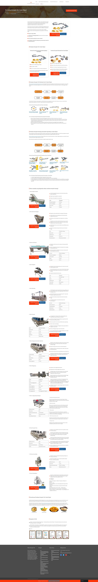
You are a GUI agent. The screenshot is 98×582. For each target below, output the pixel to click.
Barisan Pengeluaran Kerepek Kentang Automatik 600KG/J (43, 171)
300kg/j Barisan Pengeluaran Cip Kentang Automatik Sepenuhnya (54, 163)
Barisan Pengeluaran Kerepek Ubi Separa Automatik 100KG (33, 112)
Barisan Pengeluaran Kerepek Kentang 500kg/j (64, 162)
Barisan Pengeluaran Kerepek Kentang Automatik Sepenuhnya (54, 171)
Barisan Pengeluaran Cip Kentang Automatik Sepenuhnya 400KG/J (33, 163)
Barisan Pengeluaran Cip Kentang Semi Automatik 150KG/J (63, 112)
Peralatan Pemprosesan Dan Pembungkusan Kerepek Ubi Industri (55, 557)
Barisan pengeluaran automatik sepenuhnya (35, 136)
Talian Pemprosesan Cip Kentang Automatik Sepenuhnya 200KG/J (43, 163)
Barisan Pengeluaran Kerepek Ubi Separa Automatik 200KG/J (43, 112)
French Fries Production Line (53, 1)
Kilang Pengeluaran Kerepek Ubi (64, 171)
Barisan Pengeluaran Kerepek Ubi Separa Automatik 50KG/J (54, 112)
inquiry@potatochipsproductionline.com (65, 552)
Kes (40, 550)
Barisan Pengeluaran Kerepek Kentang (43, 1)
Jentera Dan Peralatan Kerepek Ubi (46, 503)
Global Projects (61, 1)
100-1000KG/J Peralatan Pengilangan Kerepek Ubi (33, 171)
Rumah (36, 1)
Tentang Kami (67, 1)
